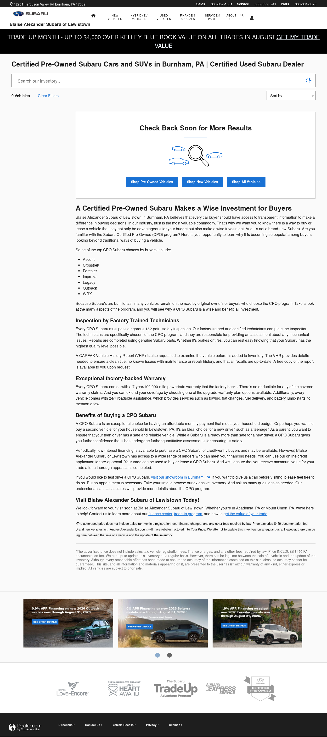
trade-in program (188, 513)
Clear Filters (48, 95)
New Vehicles (115, 17)
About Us (231, 17)
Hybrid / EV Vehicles (138, 17)
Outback (68, 624)
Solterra (163, 624)
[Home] (30, 13)
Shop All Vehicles (246, 181)
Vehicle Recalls (123, 725)
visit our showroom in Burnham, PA (180, 477)
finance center (160, 513)
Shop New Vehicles (202, 181)
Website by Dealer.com (25, 727)
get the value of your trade (245, 513)
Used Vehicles (164, 17)
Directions (65, 725)
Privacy (151, 725)
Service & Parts (212, 17)
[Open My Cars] (250, 18)
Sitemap (174, 725)
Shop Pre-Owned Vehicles (152, 181)
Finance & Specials (187, 17)
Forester (257, 624)
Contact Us (92, 725)
